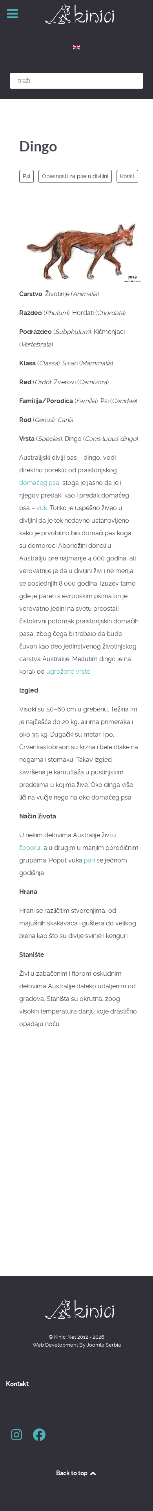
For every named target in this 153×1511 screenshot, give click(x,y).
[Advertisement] (76, 1170)
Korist (127, 176)
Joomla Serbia (104, 1345)
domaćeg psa (39, 482)
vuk (41, 508)
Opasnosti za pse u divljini (75, 176)
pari (89, 860)
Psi (26, 176)
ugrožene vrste (68, 671)
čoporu (29, 847)
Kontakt (17, 1383)
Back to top (72, 1472)
